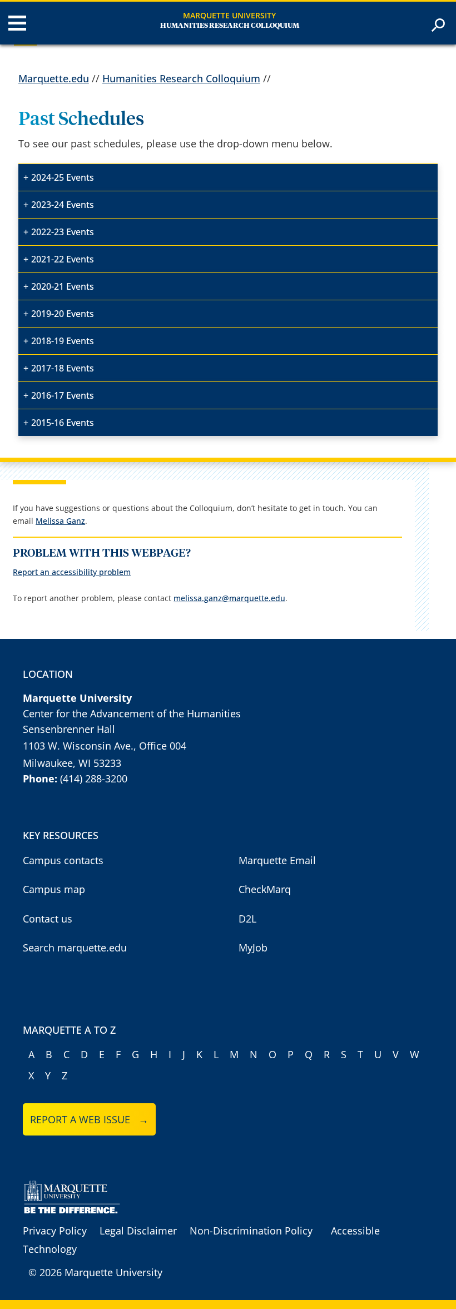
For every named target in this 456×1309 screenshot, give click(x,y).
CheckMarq (265, 889)
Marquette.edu (53, 78)
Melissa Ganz (60, 520)
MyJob (253, 947)
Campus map (54, 889)
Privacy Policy (55, 1230)
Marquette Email (277, 860)
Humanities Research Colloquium (229, 25)
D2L (247, 918)
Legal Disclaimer (138, 1230)
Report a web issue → (89, 1119)
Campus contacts (63, 860)
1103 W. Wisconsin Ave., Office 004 (104, 745)
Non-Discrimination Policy (251, 1230)
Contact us (47, 918)
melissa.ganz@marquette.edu (229, 598)
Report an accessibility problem (72, 572)
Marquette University (229, 15)
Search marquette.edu (75, 947)
